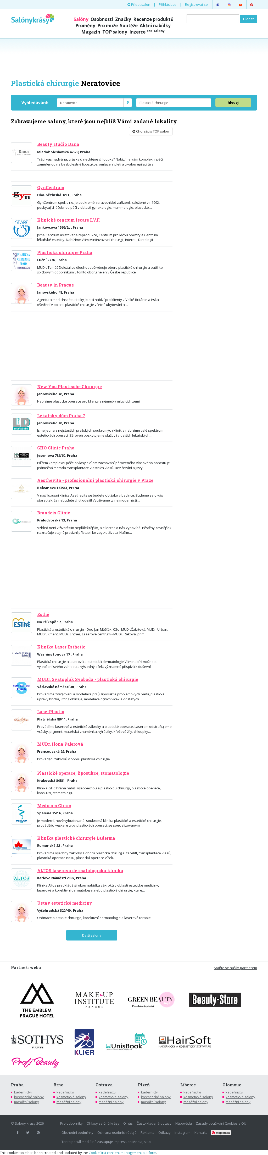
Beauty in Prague (55, 285)
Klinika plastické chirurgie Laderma (76, 838)
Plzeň (144, 1084)
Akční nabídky (155, 26)
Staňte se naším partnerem (235, 967)
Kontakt (200, 1132)
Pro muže (107, 26)
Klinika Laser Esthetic (61, 647)
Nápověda (183, 1123)
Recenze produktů (153, 19)
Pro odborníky (71, 1123)
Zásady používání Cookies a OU (221, 1123)
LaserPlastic (50, 711)
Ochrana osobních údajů (117, 1132)
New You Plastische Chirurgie (69, 386)
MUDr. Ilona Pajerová (60, 744)
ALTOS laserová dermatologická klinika (80, 870)
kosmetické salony (29, 1096)
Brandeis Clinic (53, 512)
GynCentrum (50, 187)
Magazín (90, 32)
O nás (128, 1123)
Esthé (43, 614)
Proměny (85, 26)
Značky (123, 19)
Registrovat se (196, 4)
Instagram (183, 1132)
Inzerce (147, 32)
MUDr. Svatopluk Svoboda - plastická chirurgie (87, 679)
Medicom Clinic (54, 805)
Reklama (147, 1132)
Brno (58, 1084)
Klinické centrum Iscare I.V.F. (68, 220)
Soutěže (129, 26)
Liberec (188, 1084)
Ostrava (104, 1084)
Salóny (81, 19)
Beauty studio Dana (58, 144)
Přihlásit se (167, 4)
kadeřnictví (23, 1092)
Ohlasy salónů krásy (103, 1123)
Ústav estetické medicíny (64, 903)
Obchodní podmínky (77, 1132)
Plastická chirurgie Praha (64, 252)
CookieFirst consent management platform (122, 1152)
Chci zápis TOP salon (152, 131)
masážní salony (26, 1101)
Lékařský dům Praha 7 (61, 415)
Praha (17, 1084)
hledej (233, 102)
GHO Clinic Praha (56, 447)
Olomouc (231, 1084)
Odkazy (164, 1132)
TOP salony (114, 32)
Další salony (91, 935)
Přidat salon (140, 4)
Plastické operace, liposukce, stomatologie (83, 773)
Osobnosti (102, 19)
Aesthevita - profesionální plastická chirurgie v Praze (95, 480)
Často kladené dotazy (154, 1123)
